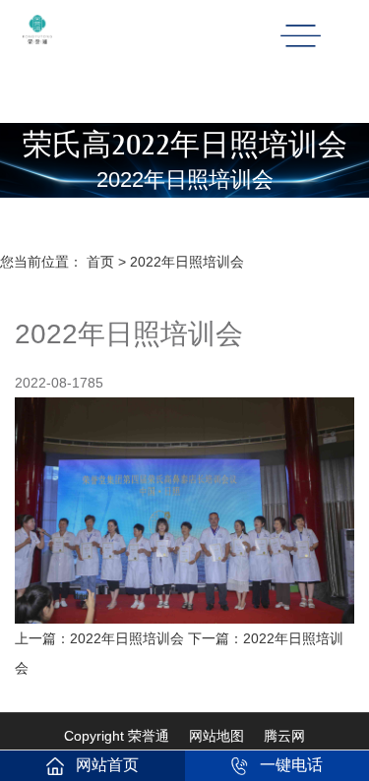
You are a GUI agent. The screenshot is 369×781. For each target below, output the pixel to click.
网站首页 (107, 764)
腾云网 (284, 736)
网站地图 (216, 736)
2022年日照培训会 (187, 262)
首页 (100, 262)
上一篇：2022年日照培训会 (101, 638)
